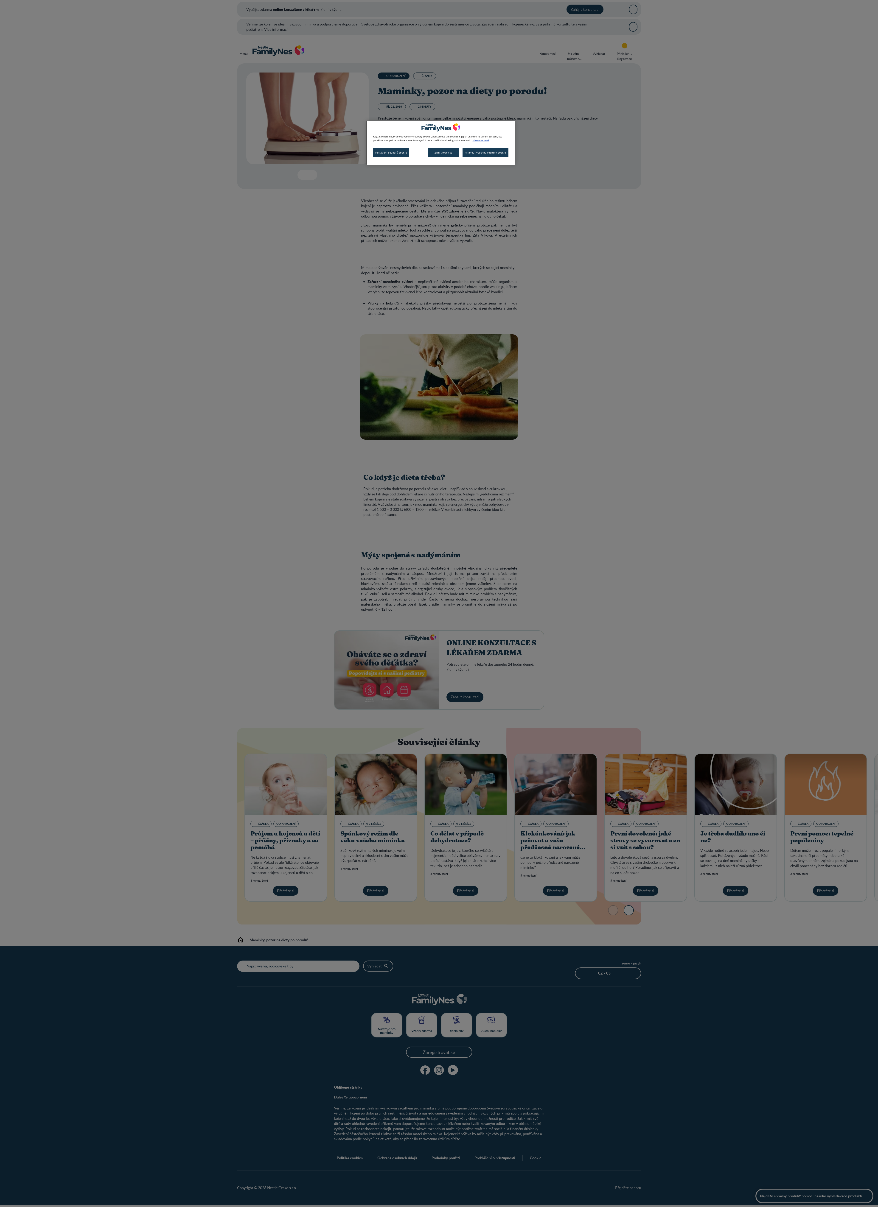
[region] (440, 143)
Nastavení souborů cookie (391, 152)
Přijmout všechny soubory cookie (485, 152)
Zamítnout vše (443, 152)
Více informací (481, 140)
